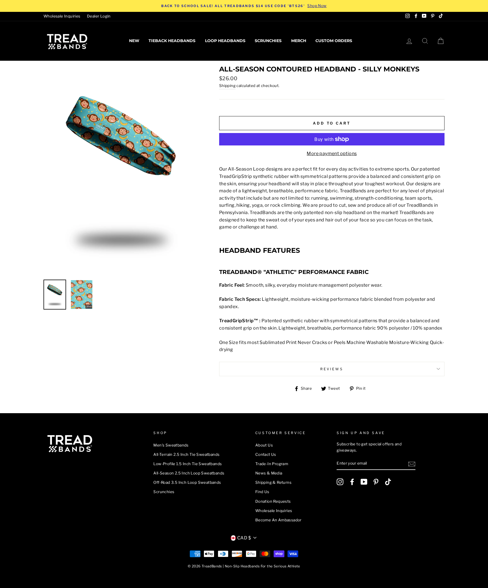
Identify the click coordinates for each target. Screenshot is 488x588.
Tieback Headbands (172, 40)
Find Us (262, 491)
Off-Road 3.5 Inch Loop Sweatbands (187, 482)
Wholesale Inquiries (61, 16)
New (134, 40)
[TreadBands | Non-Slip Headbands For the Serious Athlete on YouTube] (364, 481)
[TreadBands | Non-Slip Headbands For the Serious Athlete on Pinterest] (375, 481)
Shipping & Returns (273, 482)
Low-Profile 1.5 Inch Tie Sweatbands (187, 463)
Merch (298, 40)
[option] (244, 6)
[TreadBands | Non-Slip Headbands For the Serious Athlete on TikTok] (388, 481)
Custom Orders (333, 40)
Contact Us (265, 454)
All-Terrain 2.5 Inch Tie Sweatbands (186, 454)
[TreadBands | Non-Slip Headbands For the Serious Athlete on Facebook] (352, 481)
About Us (264, 445)
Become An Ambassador (278, 520)
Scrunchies (268, 40)
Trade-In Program (271, 463)
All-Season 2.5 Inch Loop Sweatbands (188, 473)
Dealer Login (99, 16)
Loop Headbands (225, 40)
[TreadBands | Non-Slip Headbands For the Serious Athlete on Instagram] (340, 481)
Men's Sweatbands (170, 445)
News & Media (268, 473)
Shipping (227, 85)
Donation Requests (273, 501)
